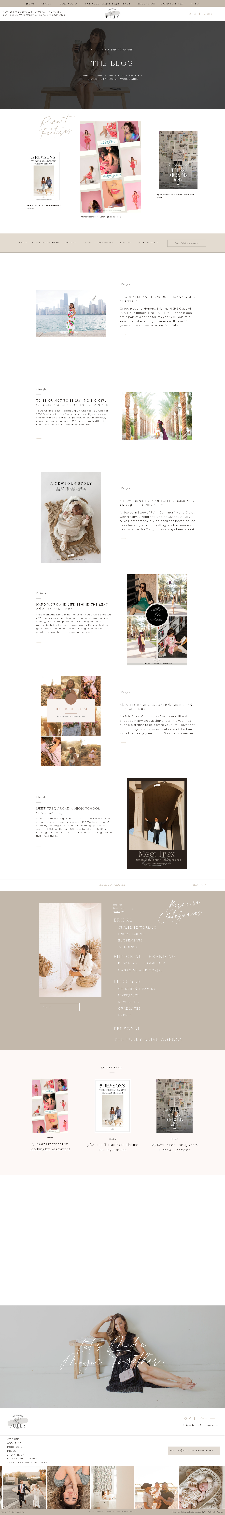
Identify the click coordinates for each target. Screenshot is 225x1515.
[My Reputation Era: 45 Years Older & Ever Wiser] (174, 1106)
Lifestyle (125, 284)
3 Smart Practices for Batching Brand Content (101, 217)
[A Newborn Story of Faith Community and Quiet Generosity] (123, 538)
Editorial (41, 593)
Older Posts (200, 885)
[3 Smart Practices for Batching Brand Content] (50, 1106)
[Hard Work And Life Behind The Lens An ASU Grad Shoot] (38, 642)
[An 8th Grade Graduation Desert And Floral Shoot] (123, 742)
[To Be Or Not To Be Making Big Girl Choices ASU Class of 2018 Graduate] (38, 438)
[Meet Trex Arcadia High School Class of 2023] (38, 846)
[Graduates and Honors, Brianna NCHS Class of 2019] (123, 334)
